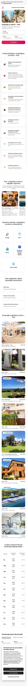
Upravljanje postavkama (13, 676)
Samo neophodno (13, 673)
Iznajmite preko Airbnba (17, 7)
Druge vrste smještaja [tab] (18, 637)
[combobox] (13, 33)
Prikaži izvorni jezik (7, 3)
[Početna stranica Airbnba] (3, 7)
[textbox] (7, 38)
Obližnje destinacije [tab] (6, 637)
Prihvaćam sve (13, 669)
